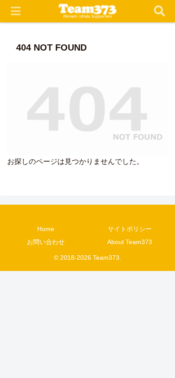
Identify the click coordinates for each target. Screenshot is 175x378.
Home (45, 228)
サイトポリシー (130, 228)
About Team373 (129, 241)
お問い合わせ (46, 241)
